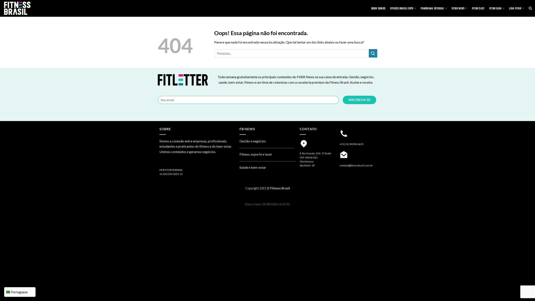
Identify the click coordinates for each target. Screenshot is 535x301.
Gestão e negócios (252, 141)
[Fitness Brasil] (24, 8)
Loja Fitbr (515, 8)
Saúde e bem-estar (252, 167)
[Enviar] (373, 53)
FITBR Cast (478, 8)
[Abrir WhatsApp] (524, 290)
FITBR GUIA (495, 8)
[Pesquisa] (530, 8)
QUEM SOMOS (378, 8)
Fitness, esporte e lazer (255, 154)
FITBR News (458, 8)
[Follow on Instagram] (163, 162)
